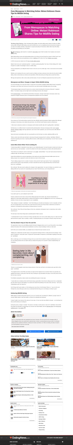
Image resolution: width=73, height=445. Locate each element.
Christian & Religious (43, 408)
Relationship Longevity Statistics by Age (21, 417)
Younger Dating (41, 429)
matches (46, 198)
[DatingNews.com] (20, 438)
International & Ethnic (43, 414)
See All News (60, 380)
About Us (39, 444)
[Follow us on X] (59, 0)
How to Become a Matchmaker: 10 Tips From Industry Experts (49, 370)
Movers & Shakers (27, 444)
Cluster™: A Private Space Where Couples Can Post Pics (23, 346)
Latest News (13, 444)
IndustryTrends (50, 4)
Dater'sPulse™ (55, 4)
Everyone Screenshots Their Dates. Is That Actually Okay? (48, 388)
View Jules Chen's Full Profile (18, 326)
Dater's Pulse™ (16, 8)
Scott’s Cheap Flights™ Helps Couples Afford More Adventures (47, 347)
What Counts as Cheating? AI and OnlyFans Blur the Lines (48, 378)
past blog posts (49, 306)
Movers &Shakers (44, 4)
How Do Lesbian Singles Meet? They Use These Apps (48, 359)
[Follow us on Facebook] (62, 0)
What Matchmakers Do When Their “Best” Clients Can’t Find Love (50, 374)
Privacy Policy (52, 444)
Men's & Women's (42, 421)
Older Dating (41, 423)
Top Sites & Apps (42, 427)
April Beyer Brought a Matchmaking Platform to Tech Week (23, 396)
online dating (35, 51)
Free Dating (41, 410)
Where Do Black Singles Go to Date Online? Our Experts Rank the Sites (23, 359)
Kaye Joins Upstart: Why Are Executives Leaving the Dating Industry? (49, 393)
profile (36, 151)
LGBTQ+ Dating (41, 417)
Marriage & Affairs (42, 419)
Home (12, 8)
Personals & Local (42, 425)
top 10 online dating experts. (34, 61)
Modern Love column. (52, 58)
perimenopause (17, 93)
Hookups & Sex (41, 412)
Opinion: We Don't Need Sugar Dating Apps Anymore (23, 413)
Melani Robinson (19, 43)
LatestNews (34, 4)
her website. (21, 308)
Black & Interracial (42, 406)
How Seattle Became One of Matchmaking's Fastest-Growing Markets (49, 397)
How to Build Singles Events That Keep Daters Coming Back (24, 392)
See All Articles (32, 398)
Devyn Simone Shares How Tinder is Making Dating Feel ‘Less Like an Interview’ (24, 388)
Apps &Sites (38, 4)
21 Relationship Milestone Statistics (20, 409)
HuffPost (35, 58)
